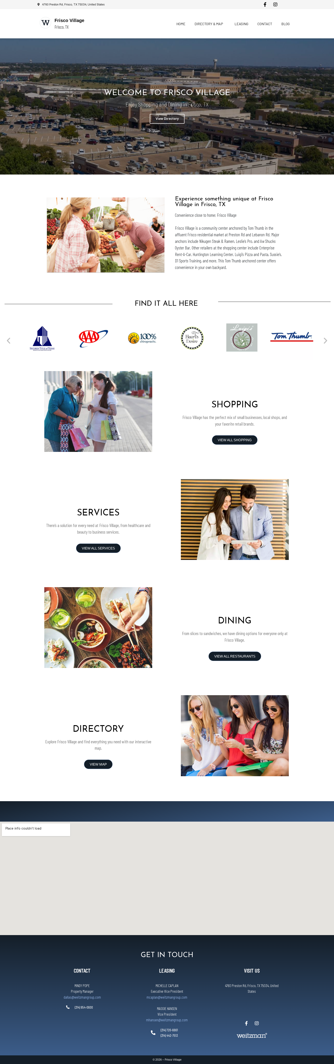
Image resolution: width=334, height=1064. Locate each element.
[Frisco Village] (45, 22)
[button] (8, 340)
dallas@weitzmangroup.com (82, 997)
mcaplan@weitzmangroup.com (167, 997)
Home (180, 24)
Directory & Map (208, 24)
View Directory (167, 119)
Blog (285, 24)
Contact (264, 24)
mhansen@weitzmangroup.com (167, 1019)
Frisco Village (69, 20)
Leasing (241, 24)
